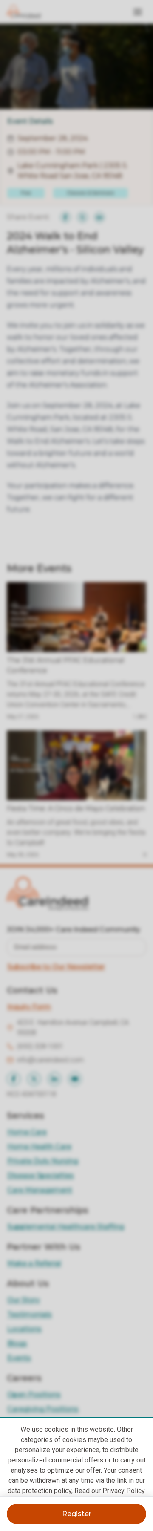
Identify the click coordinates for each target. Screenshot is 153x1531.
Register (76, 1514)
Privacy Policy (123, 1491)
